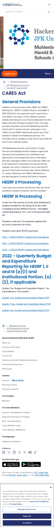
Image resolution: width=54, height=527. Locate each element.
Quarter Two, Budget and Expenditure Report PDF (26, 297)
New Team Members (11, 421)
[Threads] (19, 452)
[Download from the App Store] (11, 464)
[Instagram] (8, 452)
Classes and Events (11, 347)
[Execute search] (50, 11)
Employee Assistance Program (16, 417)
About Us (6, 343)
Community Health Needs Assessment (19, 360)
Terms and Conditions (39, 501)
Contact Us (7, 356)
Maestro (6, 401)
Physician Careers (10, 389)
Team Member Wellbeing (13, 430)
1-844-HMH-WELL (41, 475)
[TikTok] (35, 452)
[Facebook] (3, 452)
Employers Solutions (11, 441)
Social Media (8, 351)
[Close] (51, 487)
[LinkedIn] (14, 452)
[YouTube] (29, 452)
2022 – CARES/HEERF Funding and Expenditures (25, 237)
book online (22, 475)
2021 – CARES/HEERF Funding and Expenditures (25, 243)
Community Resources (12, 364)
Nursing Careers (9, 385)
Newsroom (7, 369)
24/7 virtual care (41, 472)
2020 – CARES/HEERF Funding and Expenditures (25, 249)
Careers (5, 380)
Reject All (27, 516)
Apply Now (9, 73)
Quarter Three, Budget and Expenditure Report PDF (26, 304)
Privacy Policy (16, 504)
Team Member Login (11, 425)
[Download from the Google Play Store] (31, 464)
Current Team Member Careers (16, 412)
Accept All (27, 523)
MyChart (12, 475)
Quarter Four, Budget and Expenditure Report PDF (25, 310)
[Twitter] (24, 452)
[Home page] (4, 81)
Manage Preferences (27, 509)
